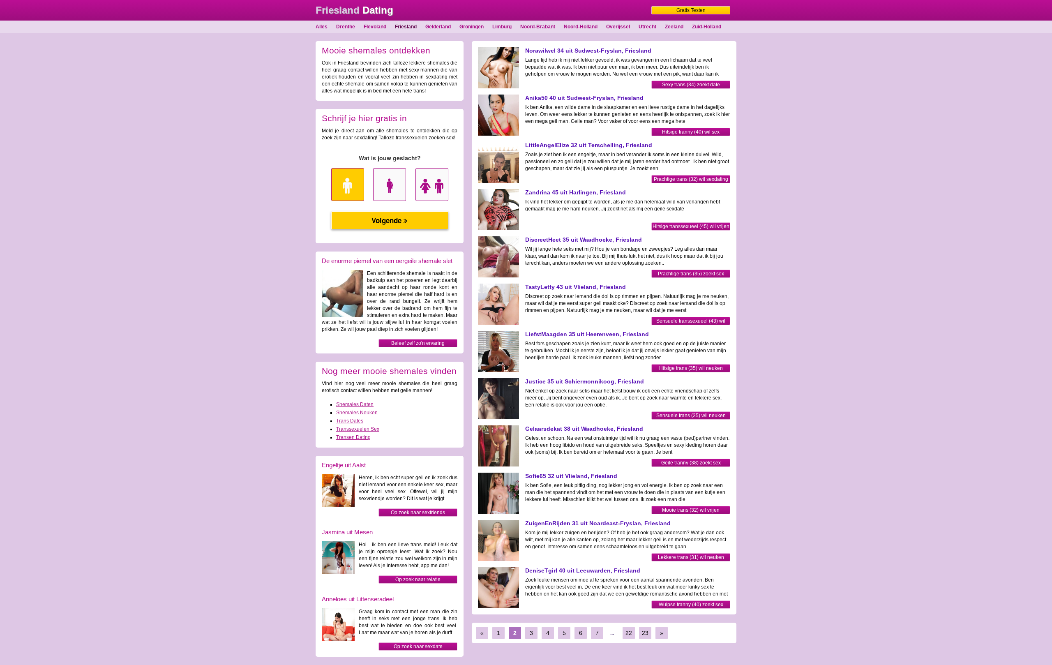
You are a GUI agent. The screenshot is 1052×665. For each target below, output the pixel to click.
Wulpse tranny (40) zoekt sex (691, 604)
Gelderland (438, 27)
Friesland (406, 27)
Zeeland (674, 27)
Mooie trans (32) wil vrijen (691, 510)
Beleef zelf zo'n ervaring (418, 343)
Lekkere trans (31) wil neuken (691, 557)
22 (628, 633)
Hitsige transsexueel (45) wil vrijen (691, 226)
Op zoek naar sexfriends (418, 512)
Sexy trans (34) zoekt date (691, 85)
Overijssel (618, 27)
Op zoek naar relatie (418, 579)
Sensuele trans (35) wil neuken (691, 415)
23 (645, 633)
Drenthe (345, 27)
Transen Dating (353, 437)
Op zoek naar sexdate (418, 646)
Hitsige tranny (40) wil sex (691, 132)
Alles (322, 27)
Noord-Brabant (537, 27)
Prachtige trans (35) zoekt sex (691, 274)
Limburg (502, 27)
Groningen (471, 27)
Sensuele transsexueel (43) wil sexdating (690, 321)
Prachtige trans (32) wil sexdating (691, 179)
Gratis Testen (691, 10)
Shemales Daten (355, 404)
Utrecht (647, 27)
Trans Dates (349, 421)
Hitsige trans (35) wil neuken (691, 368)
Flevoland (375, 27)
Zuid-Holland (706, 27)
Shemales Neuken (357, 413)
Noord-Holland (581, 27)
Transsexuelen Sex (357, 429)
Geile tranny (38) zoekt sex (691, 463)
